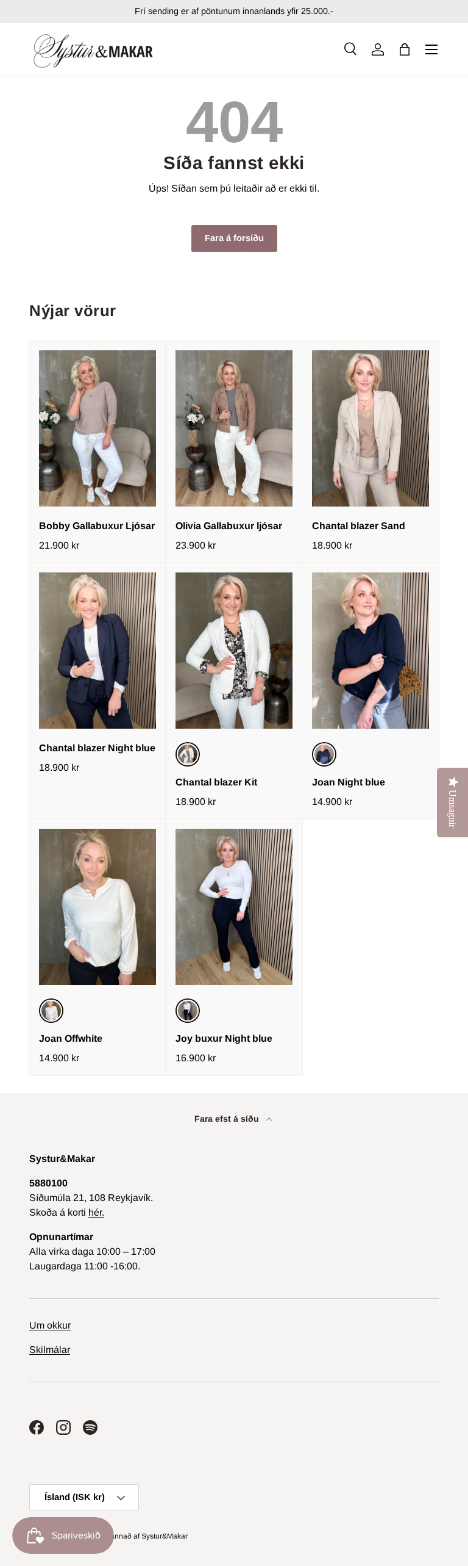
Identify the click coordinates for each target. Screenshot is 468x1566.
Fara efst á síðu (227, 1119)
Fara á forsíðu (234, 238)
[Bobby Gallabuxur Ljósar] (97, 428)
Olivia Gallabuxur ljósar (229, 526)
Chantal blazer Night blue (97, 748)
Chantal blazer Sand (358, 526)
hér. (96, 1212)
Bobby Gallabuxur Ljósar (97, 526)
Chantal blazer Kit (216, 782)
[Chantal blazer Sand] (370, 428)
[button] (404, 49)
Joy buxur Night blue (224, 1038)
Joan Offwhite (70, 1038)
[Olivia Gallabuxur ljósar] (234, 428)
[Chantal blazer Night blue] (97, 650)
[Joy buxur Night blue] (234, 907)
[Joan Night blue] (370, 650)
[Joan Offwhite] (97, 907)
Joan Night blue (348, 782)
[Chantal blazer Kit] (234, 650)
